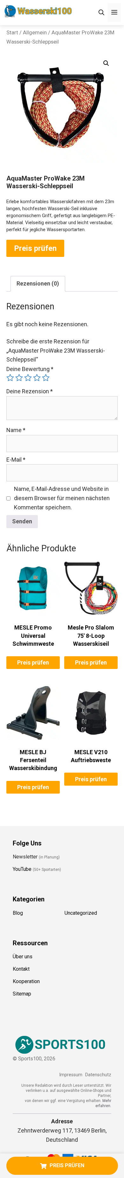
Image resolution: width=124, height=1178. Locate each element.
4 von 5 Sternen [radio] (37, 378)
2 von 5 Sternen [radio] (19, 378)
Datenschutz (98, 1075)
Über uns (22, 957)
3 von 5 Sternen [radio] (28, 378)
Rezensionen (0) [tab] (38, 283)
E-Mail (15, 459)
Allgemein (35, 33)
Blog (18, 913)
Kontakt (21, 969)
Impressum (70, 1075)
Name (15, 430)
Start (12, 33)
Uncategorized (81, 913)
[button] (106, 63)
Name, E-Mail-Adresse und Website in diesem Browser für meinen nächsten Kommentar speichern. (62, 498)
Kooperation (26, 981)
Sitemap (22, 994)
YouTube (22, 869)
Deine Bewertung (29, 369)
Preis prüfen (35, 248)
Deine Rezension (29, 391)
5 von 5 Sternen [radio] (46, 378)
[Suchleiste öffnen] (101, 12)
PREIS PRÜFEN (67, 1165)
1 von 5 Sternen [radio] (10, 378)
